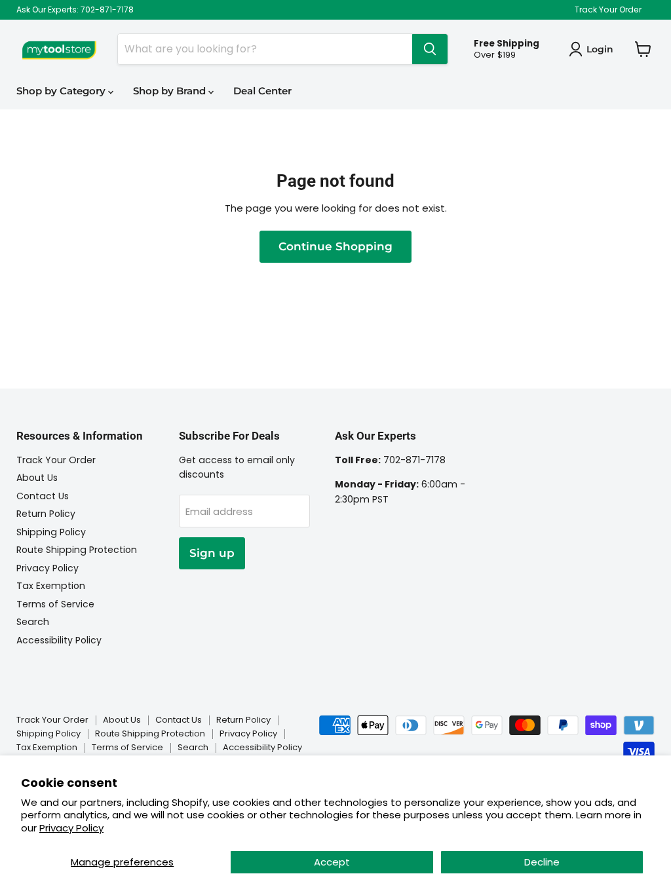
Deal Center (262, 91)
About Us (37, 477)
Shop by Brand (170, 91)
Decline (542, 862)
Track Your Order (608, 9)
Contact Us (42, 496)
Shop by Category (62, 91)
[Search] (430, 49)
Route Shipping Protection (76, 549)
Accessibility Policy (59, 640)
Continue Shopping (335, 246)
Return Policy (45, 513)
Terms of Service (55, 604)
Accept (332, 862)
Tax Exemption (50, 585)
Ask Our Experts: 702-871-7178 (75, 9)
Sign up (212, 553)
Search (32, 621)
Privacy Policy (71, 828)
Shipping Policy (51, 532)
